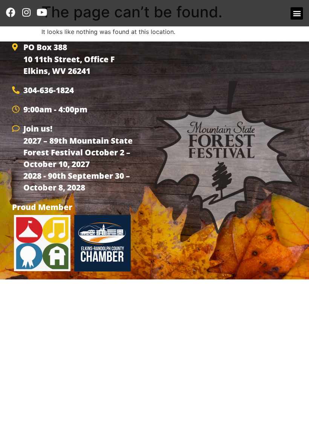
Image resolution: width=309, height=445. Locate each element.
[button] (297, 13)
